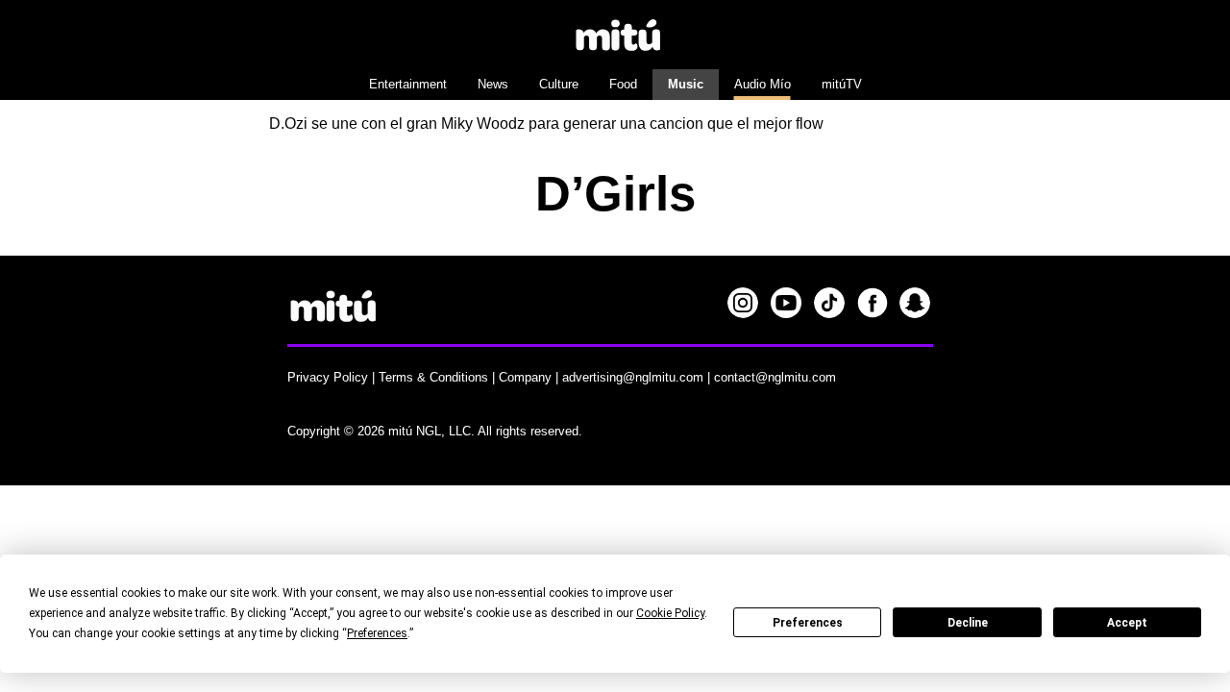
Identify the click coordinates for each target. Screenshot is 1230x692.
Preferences (808, 623)
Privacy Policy (327, 377)
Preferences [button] (377, 633)
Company (525, 377)
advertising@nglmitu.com (632, 377)
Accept (1127, 623)
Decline (967, 623)
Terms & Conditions (433, 377)
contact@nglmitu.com (775, 377)
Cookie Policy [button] (670, 613)
